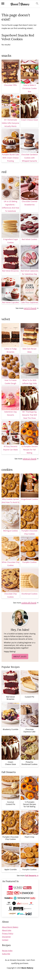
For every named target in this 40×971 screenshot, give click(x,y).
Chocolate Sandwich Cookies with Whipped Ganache (29, 157)
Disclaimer (6, 937)
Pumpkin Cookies (29, 562)
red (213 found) (30, 308)
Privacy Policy (7, 933)
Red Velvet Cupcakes (10, 302)
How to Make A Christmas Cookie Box (29, 88)
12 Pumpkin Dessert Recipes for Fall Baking (29, 449)
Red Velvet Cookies (29, 239)
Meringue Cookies (10, 531)
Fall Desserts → (31, 875)
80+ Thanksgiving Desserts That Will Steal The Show (29, 415)
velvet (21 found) (29, 458)
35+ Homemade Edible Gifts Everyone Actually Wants (10, 123)
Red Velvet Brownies (10, 271)
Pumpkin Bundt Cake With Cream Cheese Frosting (10, 157)
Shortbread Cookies (29, 594)
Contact (5, 940)
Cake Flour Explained (29, 302)
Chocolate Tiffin (10, 85)
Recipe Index (7, 950)
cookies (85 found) (28, 602)
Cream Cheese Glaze (29, 120)
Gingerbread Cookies (29, 499)
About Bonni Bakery (10, 927)
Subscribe (6, 954)
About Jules (20, 656)
